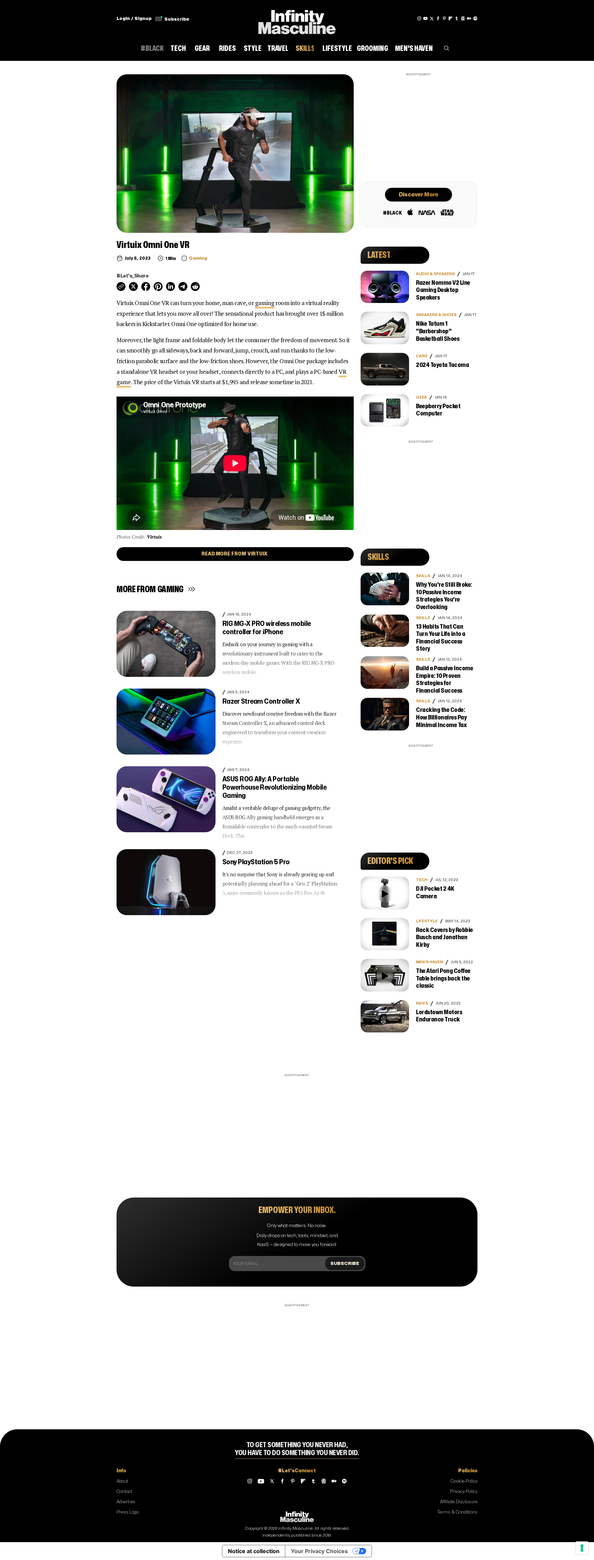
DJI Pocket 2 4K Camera (435, 892)
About (122, 1481)
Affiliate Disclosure (458, 1502)
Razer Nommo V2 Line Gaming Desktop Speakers (443, 290)
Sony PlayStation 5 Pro (256, 862)
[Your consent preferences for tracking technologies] (581, 1547)
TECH (422, 880)
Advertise (126, 1502)
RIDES (422, 1003)
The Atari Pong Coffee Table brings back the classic (443, 978)
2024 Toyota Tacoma (442, 365)
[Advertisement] (418, 126)
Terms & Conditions (457, 1512)
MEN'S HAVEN (429, 962)
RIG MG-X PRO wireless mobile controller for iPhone (266, 627)
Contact (124, 1491)
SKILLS (423, 576)
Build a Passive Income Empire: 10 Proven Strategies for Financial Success (444, 679)
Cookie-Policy (464, 1481)
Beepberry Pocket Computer (438, 410)
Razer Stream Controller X (261, 701)
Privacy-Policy (463, 1491)
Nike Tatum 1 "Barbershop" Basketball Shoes (437, 331)
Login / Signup (134, 19)
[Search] (446, 49)
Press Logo (128, 1512)
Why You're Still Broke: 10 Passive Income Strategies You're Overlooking (444, 596)
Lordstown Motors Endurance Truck (439, 1016)
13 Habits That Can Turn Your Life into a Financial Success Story (440, 638)
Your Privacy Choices (319, 1551)
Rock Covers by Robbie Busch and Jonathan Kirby (444, 937)
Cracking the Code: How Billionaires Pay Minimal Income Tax (441, 717)
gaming (264, 303)
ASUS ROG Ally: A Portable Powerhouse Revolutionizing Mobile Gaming (274, 787)
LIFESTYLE (427, 921)
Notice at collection (253, 1551)
